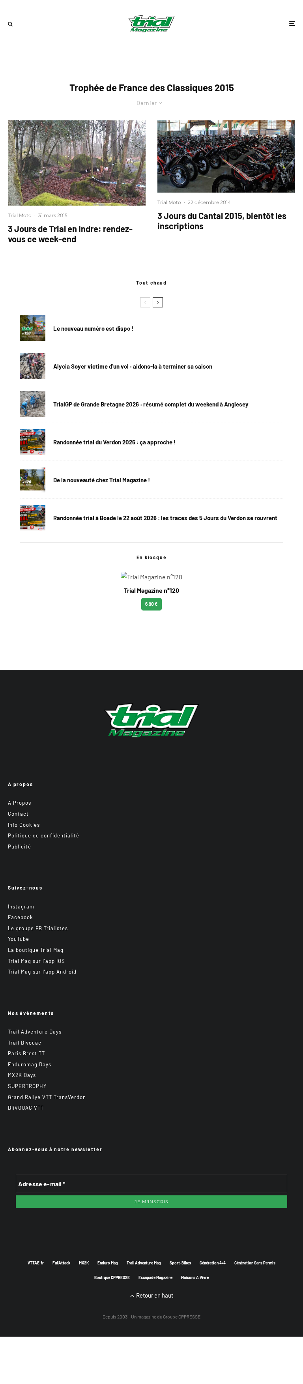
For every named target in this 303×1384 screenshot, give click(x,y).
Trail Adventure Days (35, 1031)
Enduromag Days (29, 1064)
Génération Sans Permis (254, 1262)
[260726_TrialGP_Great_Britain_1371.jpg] (32, 366)
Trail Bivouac (24, 1042)
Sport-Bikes (180, 1262)
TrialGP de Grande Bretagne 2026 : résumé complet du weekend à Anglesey (151, 404)
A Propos (19, 803)
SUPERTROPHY (27, 1086)
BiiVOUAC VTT (26, 1108)
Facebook (20, 917)
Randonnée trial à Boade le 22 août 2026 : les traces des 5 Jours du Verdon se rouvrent (165, 517)
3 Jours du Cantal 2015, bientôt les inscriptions (221, 220)
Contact (18, 814)
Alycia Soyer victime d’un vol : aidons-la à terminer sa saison (132, 366)
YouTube (18, 939)
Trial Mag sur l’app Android (42, 971)
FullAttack (61, 1262)
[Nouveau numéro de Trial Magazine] (32, 480)
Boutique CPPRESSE (112, 1277)
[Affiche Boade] (32, 442)
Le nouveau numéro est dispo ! (93, 328)
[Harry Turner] (32, 404)
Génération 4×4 (213, 1262)
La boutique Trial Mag (36, 950)
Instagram (21, 906)
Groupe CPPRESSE (181, 1316)
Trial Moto (20, 215)
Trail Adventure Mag (144, 1262)
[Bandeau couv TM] (32, 328)
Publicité (19, 846)
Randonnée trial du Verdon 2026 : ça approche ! (114, 442)
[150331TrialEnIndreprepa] (77, 163)
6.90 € (151, 604)
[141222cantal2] (226, 156)
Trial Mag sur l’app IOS (36, 961)
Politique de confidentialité (43, 835)
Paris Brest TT (26, 1053)
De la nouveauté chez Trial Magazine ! (101, 479)
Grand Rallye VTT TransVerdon (47, 1097)
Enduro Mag (107, 1262)
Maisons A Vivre (195, 1277)
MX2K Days (22, 1075)
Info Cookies (24, 825)
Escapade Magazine (155, 1277)
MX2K (84, 1262)
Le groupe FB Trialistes (38, 928)
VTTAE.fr (36, 1262)
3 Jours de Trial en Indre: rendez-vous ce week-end (70, 233)
